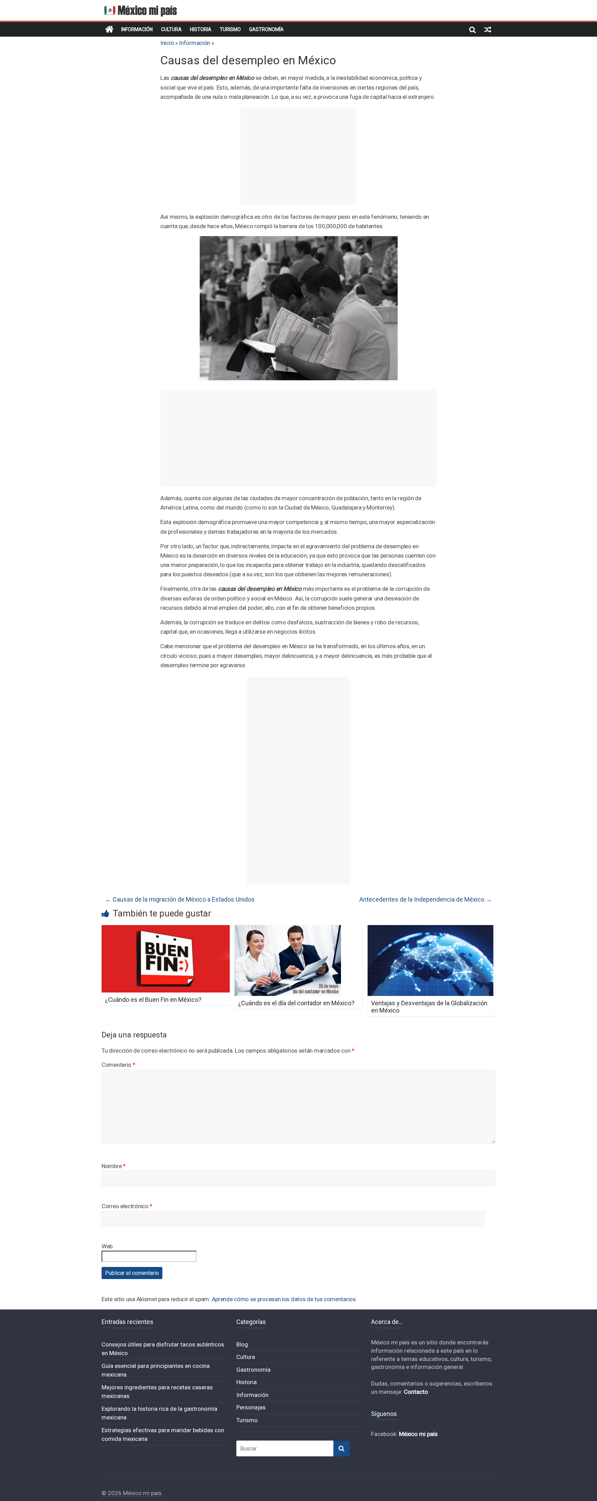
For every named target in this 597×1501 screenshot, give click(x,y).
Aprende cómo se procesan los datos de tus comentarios (284, 1299)
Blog (242, 1344)
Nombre (114, 1166)
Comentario (118, 1064)
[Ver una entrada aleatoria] (487, 29)
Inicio (167, 42)
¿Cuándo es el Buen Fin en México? (153, 999)
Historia (200, 29)
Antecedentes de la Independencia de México (425, 899)
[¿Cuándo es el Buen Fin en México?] (166, 929)
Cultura (171, 29)
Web (107, 1246)
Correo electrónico (127, 1206)
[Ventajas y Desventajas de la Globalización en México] (430, 929)
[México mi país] (109, 29)
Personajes (251, 1407)
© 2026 (112, 1493)
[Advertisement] (298, 157)
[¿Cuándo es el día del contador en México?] (288, 929)
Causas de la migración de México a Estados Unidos (180, 899)
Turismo (230, 29)
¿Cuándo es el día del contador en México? (296, 1003)
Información (137, 29)
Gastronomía (266, 29)
